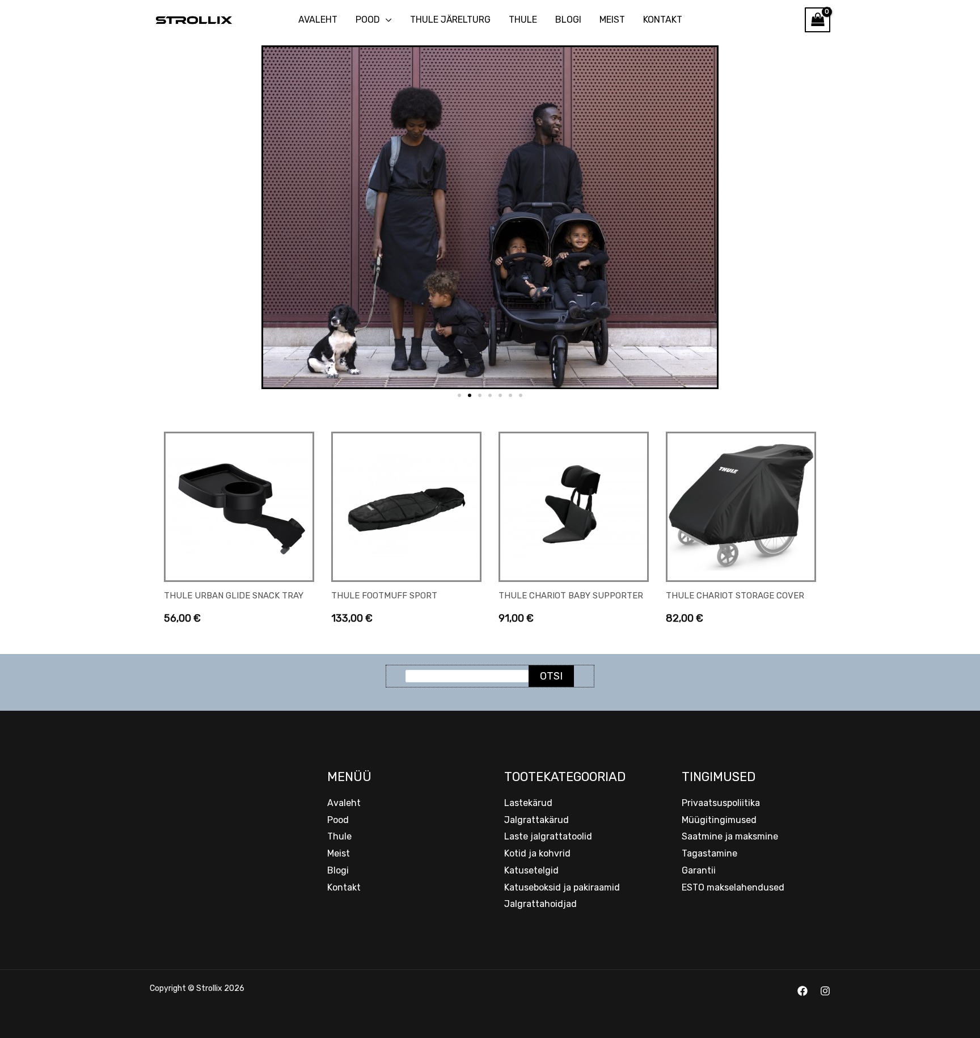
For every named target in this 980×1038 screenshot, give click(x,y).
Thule (523, 19)
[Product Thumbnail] (239, 507)
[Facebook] (802, 991)
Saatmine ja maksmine (730, 836)
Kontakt (662, 19)
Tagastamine (709, 853)
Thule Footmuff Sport (384, 595)
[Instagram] (825, 991)
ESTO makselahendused (733, 887)
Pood (368, 19)
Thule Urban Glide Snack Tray (233, 595)
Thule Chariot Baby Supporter (571, 595)
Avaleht (317, 19)
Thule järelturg (450, 19)
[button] (459, 395)
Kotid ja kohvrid (537, 853)
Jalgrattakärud (536, 820)
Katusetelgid (531, 870)
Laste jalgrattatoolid (548, 836)
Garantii (699, 870)
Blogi (568, 19)
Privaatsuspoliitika (721, 803)
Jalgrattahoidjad (540, 903)
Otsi (551, 676)
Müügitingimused (719, 820)
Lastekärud (528, 803)
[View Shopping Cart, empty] (817, 20)
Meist (612, 19)
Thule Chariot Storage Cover (735, 595)
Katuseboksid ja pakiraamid (562, 887)
